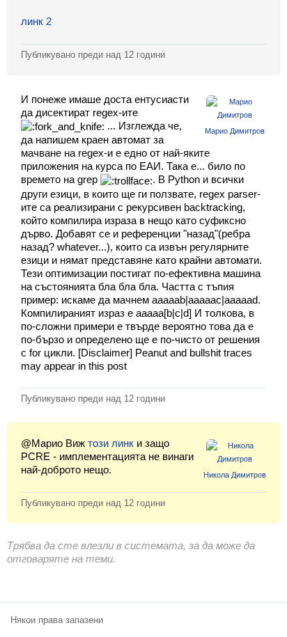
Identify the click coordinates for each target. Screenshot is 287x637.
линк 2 (36, 21)
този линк (111, 443)
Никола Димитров (234, 475)
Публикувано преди (93, 54)
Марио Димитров (235, 131)
